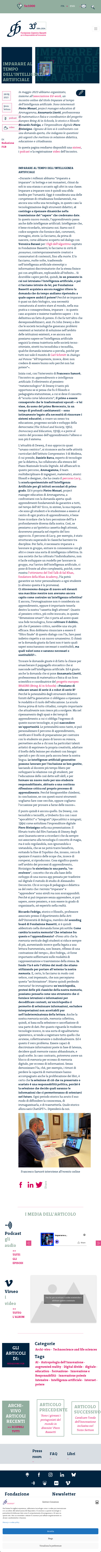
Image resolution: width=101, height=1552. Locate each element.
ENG (72, 6)
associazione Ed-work (47, 96)
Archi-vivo (42, 1349)
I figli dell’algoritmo (58, 244)
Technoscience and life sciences (75, 1349)
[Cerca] (92, 7)
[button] (97, 1502)
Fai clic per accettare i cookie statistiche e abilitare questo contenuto (64, 1299)
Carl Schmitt (58, 355)
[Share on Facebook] (22, 1184)
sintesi (76, 147)
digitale (90, 1367)
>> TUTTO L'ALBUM (18, 1312)
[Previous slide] (29, 1243)
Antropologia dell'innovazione (62, 1362)
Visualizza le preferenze (51, 1546)
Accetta (50, 1531)
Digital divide (73, 1367)
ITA (62, 6)
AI (36, 1362)
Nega (50, 1538)
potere (39, 1384)
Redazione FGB (15, 1363)
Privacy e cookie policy (11, 1522)
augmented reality (48, 1367)
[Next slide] (98, 1243)
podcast (25, 151)
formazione (60, 1371)
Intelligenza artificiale (66, 1380)
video (56, 151)
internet (90, 1380)
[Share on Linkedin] (31, 1184)
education (42, 1371)
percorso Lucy (71, 478)
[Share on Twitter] (39, 1184)
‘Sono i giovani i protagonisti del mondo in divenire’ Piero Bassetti (50, 1424)
